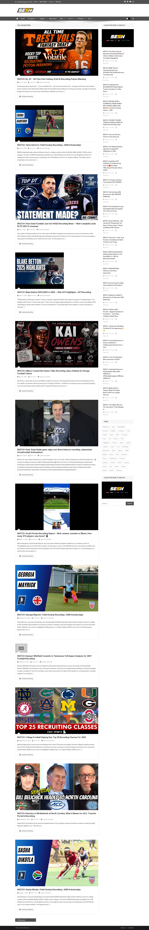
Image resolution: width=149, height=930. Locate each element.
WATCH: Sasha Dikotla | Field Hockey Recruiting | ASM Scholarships (49, 889)
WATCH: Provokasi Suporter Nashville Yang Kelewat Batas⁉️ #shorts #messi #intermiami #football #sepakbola (113, 55)
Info (89, 18)
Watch (124, 466)
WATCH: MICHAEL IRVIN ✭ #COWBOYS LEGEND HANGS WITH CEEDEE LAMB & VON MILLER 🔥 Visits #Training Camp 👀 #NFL (112, 106)
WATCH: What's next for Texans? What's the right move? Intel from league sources (111, 391)
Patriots (124, 454)
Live (118, 447)
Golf (122, 439)
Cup (128, 431)
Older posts (21, 920)
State (104, 466)
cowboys (121, 431)
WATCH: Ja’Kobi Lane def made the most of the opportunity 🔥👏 (113, 328)
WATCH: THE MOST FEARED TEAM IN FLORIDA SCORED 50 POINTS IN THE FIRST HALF (112, 122)
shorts (113, 462)
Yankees (119, 470)
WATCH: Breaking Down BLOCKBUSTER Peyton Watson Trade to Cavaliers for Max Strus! (113, 88)
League (105, 447)
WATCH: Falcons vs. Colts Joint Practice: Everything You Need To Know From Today (113, 240)
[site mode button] (128, 19)
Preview (122, 458)
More (61, 18)
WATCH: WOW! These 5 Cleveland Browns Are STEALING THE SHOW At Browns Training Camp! (113, 71)
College (42, 18)
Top (110, 466)
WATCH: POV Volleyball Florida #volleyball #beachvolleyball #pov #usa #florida (113, 209)
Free (104, 439)
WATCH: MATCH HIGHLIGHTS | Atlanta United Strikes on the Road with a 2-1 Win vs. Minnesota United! (113, 255)
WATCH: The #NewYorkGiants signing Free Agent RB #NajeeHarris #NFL (112, 149)
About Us (123, 928)
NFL (117, 454)
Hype (121, 443)
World (111, 470)
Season (105, 462)
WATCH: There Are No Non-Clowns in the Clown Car (112, 136)
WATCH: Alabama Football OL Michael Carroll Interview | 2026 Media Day (113, 297)
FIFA (117, 435)
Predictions (112, 458)
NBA (127, 450)
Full (110, 439)
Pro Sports (31, 18)
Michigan (125, 447)
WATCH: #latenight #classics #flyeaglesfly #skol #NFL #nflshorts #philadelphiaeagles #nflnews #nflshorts (113, 374)
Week (104, 470)
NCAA (105, 454)
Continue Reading (27, 96)
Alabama (106, 427)
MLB (113, 450)
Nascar (120, 450)
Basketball (121, 427)
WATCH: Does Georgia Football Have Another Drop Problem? (113, 284)
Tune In (51, 2)
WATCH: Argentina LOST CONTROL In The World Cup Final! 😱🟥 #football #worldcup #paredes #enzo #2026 (112, 165)
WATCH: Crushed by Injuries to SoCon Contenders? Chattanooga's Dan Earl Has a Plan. (113, 344)
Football (124, 435)
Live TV (70, 18)
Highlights (106, 443)
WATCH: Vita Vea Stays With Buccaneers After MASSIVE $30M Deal (112, 194)
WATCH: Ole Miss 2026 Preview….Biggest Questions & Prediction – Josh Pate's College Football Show (113, 313)
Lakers (128, 443)
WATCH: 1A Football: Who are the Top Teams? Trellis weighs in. (113, 407)
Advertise (58, 2)
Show (120, 462)
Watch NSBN (43, 2)
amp (113, 427)
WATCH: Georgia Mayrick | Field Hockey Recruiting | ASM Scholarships (50, 615)
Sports (127, 462)
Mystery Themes (33, 928)
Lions (112, 447)
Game (116, 439)
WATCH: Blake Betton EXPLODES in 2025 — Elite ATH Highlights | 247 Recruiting (54, 292)
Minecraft (106, 450)
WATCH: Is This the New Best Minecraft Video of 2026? (112, 358)
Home (35, 2)
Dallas (105, 435)
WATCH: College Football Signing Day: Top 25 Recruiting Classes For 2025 (51, 737)
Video (117, 466)
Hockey (114, 443)
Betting (105, 431)
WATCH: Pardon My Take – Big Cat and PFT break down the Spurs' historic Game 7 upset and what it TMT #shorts (113, 224)
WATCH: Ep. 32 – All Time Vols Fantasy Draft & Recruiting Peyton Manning (51, 79)
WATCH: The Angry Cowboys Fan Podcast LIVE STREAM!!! (112, 181)
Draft (111, 435)
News (111, 454)
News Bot (33, 82)
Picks (104, 458)
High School (53, 18)
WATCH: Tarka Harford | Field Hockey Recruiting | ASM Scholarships (49, 145)
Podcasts (80, 18)
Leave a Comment (44, 82)
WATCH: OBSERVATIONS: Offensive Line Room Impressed (111, 271)
